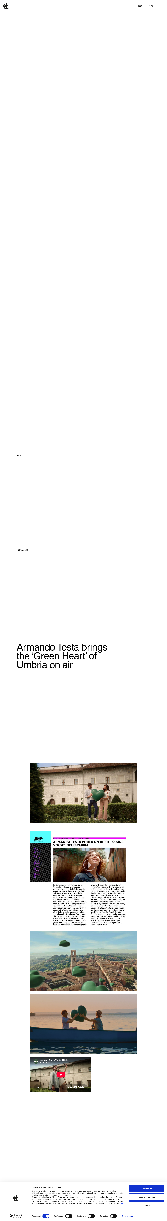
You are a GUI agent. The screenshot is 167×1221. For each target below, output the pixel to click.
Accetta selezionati (147, 1197)
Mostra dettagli (127, 1216)
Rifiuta (146, 1205)
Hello (139, 6)
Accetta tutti (146, 1189)
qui (121, 1203)
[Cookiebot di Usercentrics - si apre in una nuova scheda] (16, 1216)
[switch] (68, 1216)
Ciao (151, 6)
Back (19, 455)
